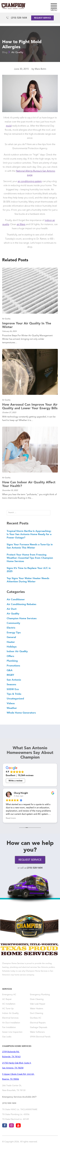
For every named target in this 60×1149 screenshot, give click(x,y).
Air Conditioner (16, 599)
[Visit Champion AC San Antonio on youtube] (18, 1125)
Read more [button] (11, 818)
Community (13, 623)
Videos (11, 703)
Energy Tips (14, 632)
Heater (11, 641)
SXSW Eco (13, 689)
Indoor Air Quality (17, 651)
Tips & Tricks (14, 693)
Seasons (11, 684)
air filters (21, 224)
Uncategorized (15, 698)
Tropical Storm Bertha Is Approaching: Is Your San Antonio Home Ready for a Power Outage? (29, 534)
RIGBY (10, 674)
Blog (4, 52)
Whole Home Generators (21, 712)
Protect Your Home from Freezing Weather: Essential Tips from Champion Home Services (30, 558)
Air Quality (17, 52)
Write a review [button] (15, 781)
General (11, 637)
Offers (10, 656)
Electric (11, 627)
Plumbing (12, 660)
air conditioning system (30, 181)
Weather (12, 708)
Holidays (12, 646)
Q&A (10, 670)
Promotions (13, 665)
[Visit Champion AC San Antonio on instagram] (11, 1125)
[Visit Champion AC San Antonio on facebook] (4, 1125)
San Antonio (14, 679)
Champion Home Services (22, 618)
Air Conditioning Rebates (21, 604)
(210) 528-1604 (19, 18)
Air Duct (11, 608)
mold (9, 126)
